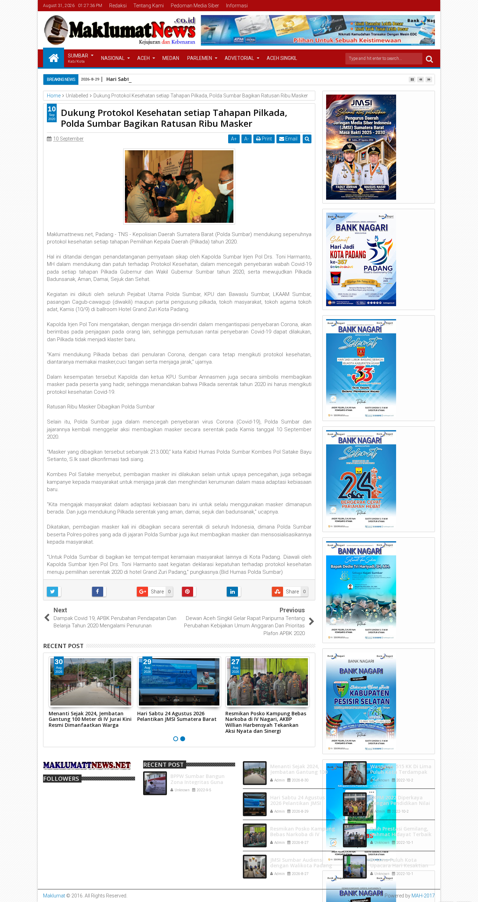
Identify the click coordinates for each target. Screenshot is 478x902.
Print (266, 139)
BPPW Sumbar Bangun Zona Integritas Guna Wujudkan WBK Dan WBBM (202, 782)
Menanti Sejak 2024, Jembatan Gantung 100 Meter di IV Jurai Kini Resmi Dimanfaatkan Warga (90, 719)
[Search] (429, 58)
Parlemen (199, 58)
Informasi (237, 5)
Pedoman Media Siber (195, 5)
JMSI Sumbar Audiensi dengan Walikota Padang (301, 862)
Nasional (113, 58)
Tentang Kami (148, 5)
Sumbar (78, 58)
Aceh (143, 58)
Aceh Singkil (282, 58)
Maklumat (54, 895)
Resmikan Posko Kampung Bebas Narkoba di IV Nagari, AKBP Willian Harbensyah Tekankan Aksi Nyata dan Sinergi (265, 722)
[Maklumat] (53, 57)
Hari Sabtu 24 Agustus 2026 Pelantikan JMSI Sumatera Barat (177, 716)
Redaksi (118, 5)
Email (290, 139)
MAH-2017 (423, 895)
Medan (170, 58)
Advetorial (239, 58)
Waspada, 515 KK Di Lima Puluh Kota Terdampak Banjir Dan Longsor (400, 772)
